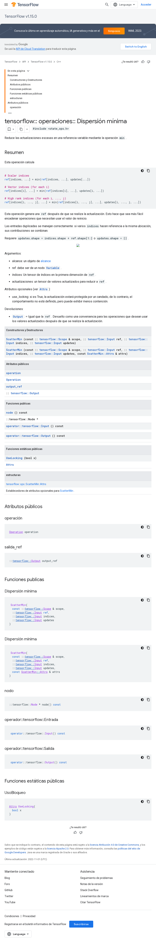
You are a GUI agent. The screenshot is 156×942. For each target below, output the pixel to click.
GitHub (9, 890)
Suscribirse (81, 924)
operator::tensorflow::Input (27, 426)
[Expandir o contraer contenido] (28, 71)
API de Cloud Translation (30, 48)
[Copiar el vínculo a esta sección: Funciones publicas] (49, 580)
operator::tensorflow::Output (28, 436)
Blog (7, 877)
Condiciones (12, 916)
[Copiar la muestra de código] (148, 171)
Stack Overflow (89, 890)
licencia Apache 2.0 (57, 848)
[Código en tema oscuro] (142, 171)
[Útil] (143, 62)
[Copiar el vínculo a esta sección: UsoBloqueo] (29, 793)
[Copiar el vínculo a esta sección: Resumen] (27, 153)
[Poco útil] (148, 62)
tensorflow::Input (101, 339)
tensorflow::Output (25, 393)
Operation (13, 379)
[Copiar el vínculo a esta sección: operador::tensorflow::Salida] (58, 749)
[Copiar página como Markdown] (21, 129)
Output (18, 316)
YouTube (10, 902)
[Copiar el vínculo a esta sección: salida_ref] (25, 547)
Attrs (43, 289)
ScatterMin (14, 339)
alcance (46, 261)
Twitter (9, 896)
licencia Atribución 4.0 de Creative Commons (114, 844)
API (24, 61)
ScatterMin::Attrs (100, 353)
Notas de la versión (91, 884)
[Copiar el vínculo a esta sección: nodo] (17, 691)
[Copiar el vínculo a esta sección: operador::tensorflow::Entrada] (62, 720)
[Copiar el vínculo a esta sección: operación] (26, 518)
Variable (52, 268)
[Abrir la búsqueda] (107, 4)
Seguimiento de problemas (96, 877)
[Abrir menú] (6, 4)
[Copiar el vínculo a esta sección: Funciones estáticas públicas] (69, 781)
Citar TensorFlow (90, 902)
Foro (7, 884)
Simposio (114, 31)
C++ (59, 61)
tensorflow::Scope (53, 339)
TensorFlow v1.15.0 (21, 16)
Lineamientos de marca (94, 896)
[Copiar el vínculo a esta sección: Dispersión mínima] (40, 591)
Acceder (146, 4)
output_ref (14, 386)
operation (13, 373)
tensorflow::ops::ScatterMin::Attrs (26, 484)
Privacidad (29, 916)
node (9, 412)
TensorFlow (11, 61)
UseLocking (14, 458)
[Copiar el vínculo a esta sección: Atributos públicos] (47, 507)
